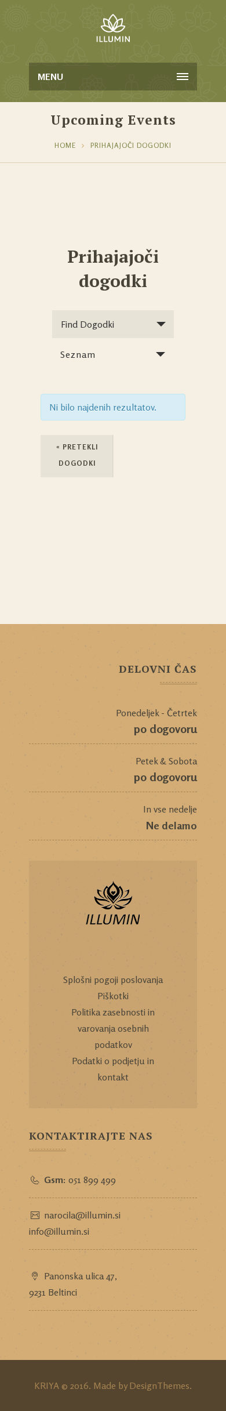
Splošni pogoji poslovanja (113, 979)
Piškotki (113, 996)
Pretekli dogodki (77, 454)
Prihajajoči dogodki (131, 145)
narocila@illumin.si (82, 1215)
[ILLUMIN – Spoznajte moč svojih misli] (113, 29)
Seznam (78, 354)
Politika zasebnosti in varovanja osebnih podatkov (113, 1028)
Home (65, 145)
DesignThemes (159, 1385)
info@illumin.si (59, 1231)
